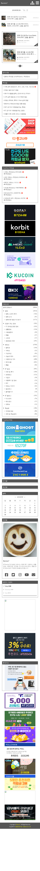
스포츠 (21, 338)
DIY (21, 383)
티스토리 (21, 398)
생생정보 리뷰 (21, 341)
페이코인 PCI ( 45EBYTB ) (12, 193)
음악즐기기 (21, 392)
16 (5, 510)
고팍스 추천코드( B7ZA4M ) (13, 172)
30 (5, 514)
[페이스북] (6, 575)
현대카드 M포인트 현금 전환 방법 (15, 104)
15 (35, 508)
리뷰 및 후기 (21, 372)
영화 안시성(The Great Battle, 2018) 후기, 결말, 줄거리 (17, 18)
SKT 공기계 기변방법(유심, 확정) (14, 107)
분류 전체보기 (20, 307)
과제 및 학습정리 (21, 414)
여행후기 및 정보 (21, 380)
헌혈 (21, 335)
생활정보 (21, 329)
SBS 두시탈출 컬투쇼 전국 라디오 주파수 (17, 93)
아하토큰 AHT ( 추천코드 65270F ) (15, 198)
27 (25, 512)
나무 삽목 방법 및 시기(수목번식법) (15, 97)
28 (30, 512)
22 (35, 510)
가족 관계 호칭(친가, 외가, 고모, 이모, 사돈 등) (19, 87)
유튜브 (21, 404)
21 (30, 510)
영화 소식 (21, 317)
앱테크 (21, 347)
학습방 (21, 408)
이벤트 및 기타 (21, 359)
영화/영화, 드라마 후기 (24, 40)
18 (15, 510)
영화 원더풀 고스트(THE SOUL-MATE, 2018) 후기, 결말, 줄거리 (18, 25)
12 (20, 508)
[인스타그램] (20, 575)
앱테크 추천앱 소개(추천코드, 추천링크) (17, 76)
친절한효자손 (18, 826)
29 (35, 512)
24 (10, 512)
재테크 (21, 345)
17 (10, 510)
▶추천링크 (7, 174)
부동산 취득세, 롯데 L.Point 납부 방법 (16, 100)
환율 (21, 365)
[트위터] (13, 575)
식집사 (21, 377)
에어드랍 (21, 362)
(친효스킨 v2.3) (27, 826)
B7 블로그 (21, 395)
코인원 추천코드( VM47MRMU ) (14, 188)
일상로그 (21, 389)
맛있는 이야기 (21, 386)
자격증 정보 (21, 411)
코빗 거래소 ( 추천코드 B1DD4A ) (15, 177)
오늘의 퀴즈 (21, 356)
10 (10, 508)
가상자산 (21, 353)
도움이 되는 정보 (21, 323)
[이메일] (33, 575)
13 (25, 508)
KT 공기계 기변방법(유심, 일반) (14, 110)
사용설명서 (21, 332)
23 (5, 512)
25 (15, 512)
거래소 (21, 350)
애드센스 (21, 401)
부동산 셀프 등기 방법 (11, 90)
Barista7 (4, 3)
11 (15, 508)
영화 (21, 311)
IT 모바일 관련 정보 (21, 326)
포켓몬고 (21, 374)
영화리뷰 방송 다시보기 (21, 319)
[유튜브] (26, 575)
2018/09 (20, 497)
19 (20, 510)
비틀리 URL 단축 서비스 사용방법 (15, 114)
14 (30, 508)
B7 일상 (21, 369)
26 (20, 512)
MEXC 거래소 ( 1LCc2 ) (11, 182)
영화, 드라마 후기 (21, 314)
